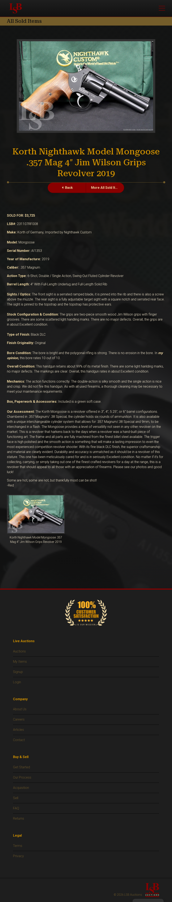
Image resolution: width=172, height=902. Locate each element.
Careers (19, 719)
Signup (18, 672)
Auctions (19, 651)
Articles (18, 730)
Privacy (18, 856)
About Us (19, 709)
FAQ (16, 808)
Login (17, 682)
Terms (17, 846)
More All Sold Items (106, 188)
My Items (20, 662)
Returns (18, 818)
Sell (15, 798)
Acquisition (21, 788)
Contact (19, 740)
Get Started (21, 767)
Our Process (22, 777)
